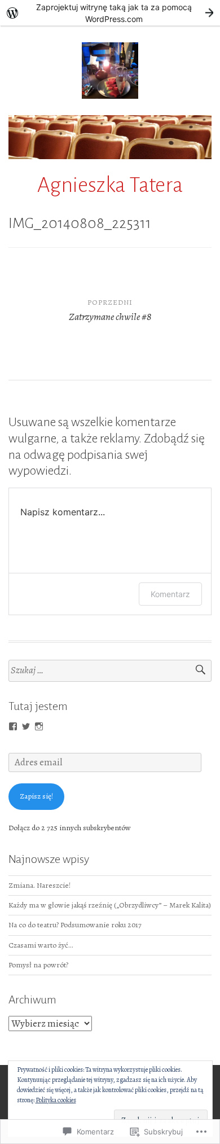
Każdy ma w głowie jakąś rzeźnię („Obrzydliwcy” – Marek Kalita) (109, 905)
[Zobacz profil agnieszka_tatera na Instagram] (38, 726)
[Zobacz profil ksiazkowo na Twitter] (25, 726)
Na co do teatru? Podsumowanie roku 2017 (75, 924)
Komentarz (170, 594)
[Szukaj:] (110, 671)
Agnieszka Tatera (110, 185)
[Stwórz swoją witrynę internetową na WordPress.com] (110, 12)
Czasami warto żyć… (40, 945)
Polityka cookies (56, 1099)
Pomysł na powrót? (38, 964)
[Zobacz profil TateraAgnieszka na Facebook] (12, 726)
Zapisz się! (36, 796)
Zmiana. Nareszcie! (39, 885)
